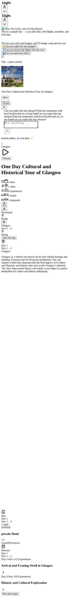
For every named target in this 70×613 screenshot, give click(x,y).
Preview (6, 158)
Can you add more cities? (16, 53)
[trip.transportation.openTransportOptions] (4, 222)
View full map (9, 238)
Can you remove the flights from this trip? (23, 50)
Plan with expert (10, 594)
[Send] (7, 131)
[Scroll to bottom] (4, 107)
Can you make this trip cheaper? (19, 46)
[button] (4, 100)
